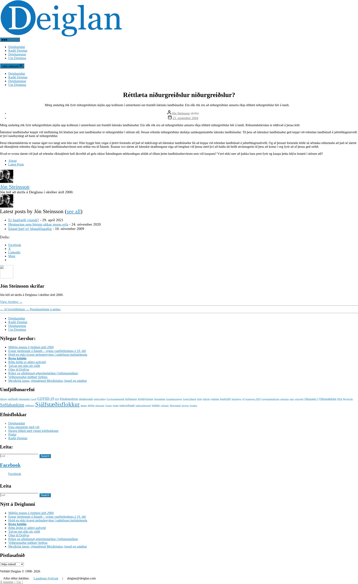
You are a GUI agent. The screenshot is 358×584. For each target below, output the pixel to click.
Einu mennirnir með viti (23, 427)
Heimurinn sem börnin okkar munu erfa (38, 224)
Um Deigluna (17, 58)
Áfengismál (175, 405)
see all (74, 211)
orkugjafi (299, 399)
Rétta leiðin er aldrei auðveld (27, 362)
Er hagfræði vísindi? (23, 220)
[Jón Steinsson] (6, 182)
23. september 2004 (185, 118)
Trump (108, 405)
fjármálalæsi (159, 399)
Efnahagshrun (69, 398)
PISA (339, 399)
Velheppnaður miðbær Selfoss (27, 377)
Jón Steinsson (181, 113)
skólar (91, 405)
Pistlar (12, 434)
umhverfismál (127, 405)
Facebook (10, 465)
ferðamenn (131, 398)
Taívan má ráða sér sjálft (24, 366)
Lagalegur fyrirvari (46, 578)
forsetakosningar (174, 399)
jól (243, 399)
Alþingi (3, 399)
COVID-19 (45, 399)
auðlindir (13, 398)
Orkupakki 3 (311, 398)
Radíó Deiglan (17, 50)
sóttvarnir (99, 405)
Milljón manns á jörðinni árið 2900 (31, 347)
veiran (156, 405)
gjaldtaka (214, 399)
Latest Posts (16, 164)
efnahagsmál (86, 398)
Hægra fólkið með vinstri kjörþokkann (33, 431)
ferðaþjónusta (145, 398)
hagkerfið (225, 398)
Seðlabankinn (12, 404)
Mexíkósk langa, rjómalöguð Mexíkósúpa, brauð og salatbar (47, 380)
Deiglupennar (17, 54)
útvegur (185, 405)
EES (57, 399)
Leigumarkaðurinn (270, 399)
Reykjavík (348, 399)
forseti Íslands (189, 399)
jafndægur (236, 399)
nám (292, 399)
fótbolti (206, 399)
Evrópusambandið (115, 399)
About (12, 160)
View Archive (11, 302)
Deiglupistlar (16, 47)
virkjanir (165, 405)
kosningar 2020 (253, 399)
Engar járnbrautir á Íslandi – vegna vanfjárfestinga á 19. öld (47, 351)
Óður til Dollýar (18, 369)
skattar (84, 405)
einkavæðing (100, 399)
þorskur (193, 405)
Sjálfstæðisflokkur (57, 404)
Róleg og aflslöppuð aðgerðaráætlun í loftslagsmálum (43, 373)
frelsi (199, 399)
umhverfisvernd (143, 405)
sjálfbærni (29, 405)
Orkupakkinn (327, 398)
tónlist (116, 405)
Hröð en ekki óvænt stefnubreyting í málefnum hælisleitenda (47, 354)
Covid (33, 399)
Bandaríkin (24, 399)
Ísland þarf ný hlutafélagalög (30, 229)
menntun (284, 399)
